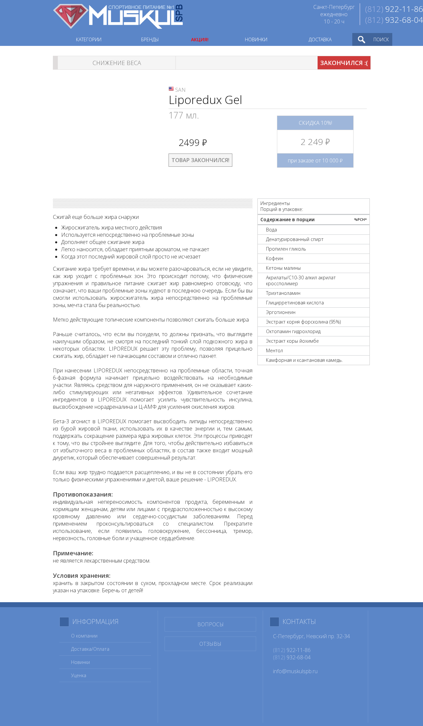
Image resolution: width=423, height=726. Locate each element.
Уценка (78, 675)
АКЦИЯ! (200, 39)
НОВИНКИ (256, 39)
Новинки (80, 662)
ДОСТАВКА (320, 39)
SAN (180, 89)
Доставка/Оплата (90, 649)
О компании (84, 636)
